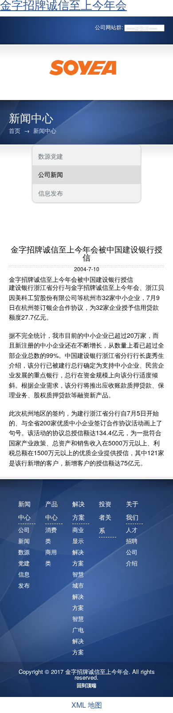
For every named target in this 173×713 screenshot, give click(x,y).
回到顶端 (86, 685)
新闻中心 (44, 130)
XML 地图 (86, 705)
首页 (14, 130)
